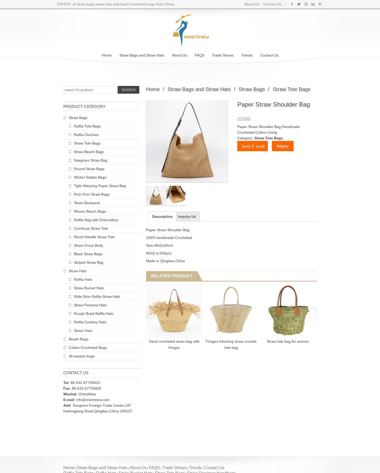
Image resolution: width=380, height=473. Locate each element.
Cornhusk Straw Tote (91, 228)
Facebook (292, 4)
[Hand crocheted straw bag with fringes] (163, 310)
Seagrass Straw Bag (90, 160)
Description (162, 216)
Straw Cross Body (88, 245)
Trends (247, 55)
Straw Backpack (87, 203)
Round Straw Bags (89, 169)
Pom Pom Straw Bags (92, 194)
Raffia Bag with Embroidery (96, 220)
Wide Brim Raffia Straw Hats (97, 296)
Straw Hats (78, 271)
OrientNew (87, 394)
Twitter (299, 4)
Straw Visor (83, 330)
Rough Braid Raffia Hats (93, 313)
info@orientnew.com (93, 400)
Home (107, 55)
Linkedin (313, 4)
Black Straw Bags (88, 254)
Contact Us (272, 4)
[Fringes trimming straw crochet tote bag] (220, 310)
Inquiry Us (187, 216)
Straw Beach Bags (89, 152)
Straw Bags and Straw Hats (141, 55)
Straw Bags (78, 118)
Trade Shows (222, 55)
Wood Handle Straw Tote (94, 237)
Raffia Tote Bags (87, 126)
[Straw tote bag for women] (277, 310)
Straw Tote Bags (87, 143)
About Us (251, 4)
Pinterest (320, 4)
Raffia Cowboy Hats (90, 322)
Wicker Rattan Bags (90, 177)
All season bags (82, 356)
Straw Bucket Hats (89, 288)
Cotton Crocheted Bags (88, 348)
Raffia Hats (83, 279)
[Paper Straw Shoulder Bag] (156, 195)
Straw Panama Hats (90, 305)
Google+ (306, 4)
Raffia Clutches (86, 135)
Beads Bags (78, 339)
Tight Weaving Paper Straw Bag (100, 186)
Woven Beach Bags (90, 211)
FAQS (199, 55)
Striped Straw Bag (88, 262)
